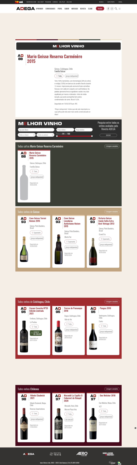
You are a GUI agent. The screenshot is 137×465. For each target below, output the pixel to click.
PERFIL (60, 8)
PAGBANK (48, 2)
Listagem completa (112, 146)
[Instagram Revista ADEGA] (112, 8)
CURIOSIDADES (50, 8)
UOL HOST (41, 2)
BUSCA (101, 2)
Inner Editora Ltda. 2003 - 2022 (49, 463)
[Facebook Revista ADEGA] (108, 8)
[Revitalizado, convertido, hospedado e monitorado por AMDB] (119, 463)
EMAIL (120, 2)
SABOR (66, 8)
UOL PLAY (62, 2)
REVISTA (83, 8)
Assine (100, 8)
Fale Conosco (63, 463)
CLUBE (90, 8)
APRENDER (39, 8)
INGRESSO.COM (31, 2)
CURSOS (55, 2)
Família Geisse (60, 71)
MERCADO (74, 8)
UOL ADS (69, 2)
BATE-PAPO (111, 2)
